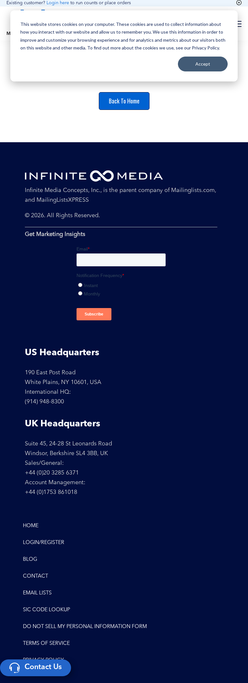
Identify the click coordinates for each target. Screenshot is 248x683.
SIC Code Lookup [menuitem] (46, 610)
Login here (57, 3)
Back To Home (124, 101)
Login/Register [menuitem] (43, 542)
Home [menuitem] (30, 525)
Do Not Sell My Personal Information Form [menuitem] (85, 626)
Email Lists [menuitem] (37, 593)
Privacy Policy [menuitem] (43, 660)
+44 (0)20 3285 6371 (52, 473)
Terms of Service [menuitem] (46, 643)
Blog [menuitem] (30, 559)
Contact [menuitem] (35, 576)
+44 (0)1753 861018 (51, 492)
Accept (202, 64)
